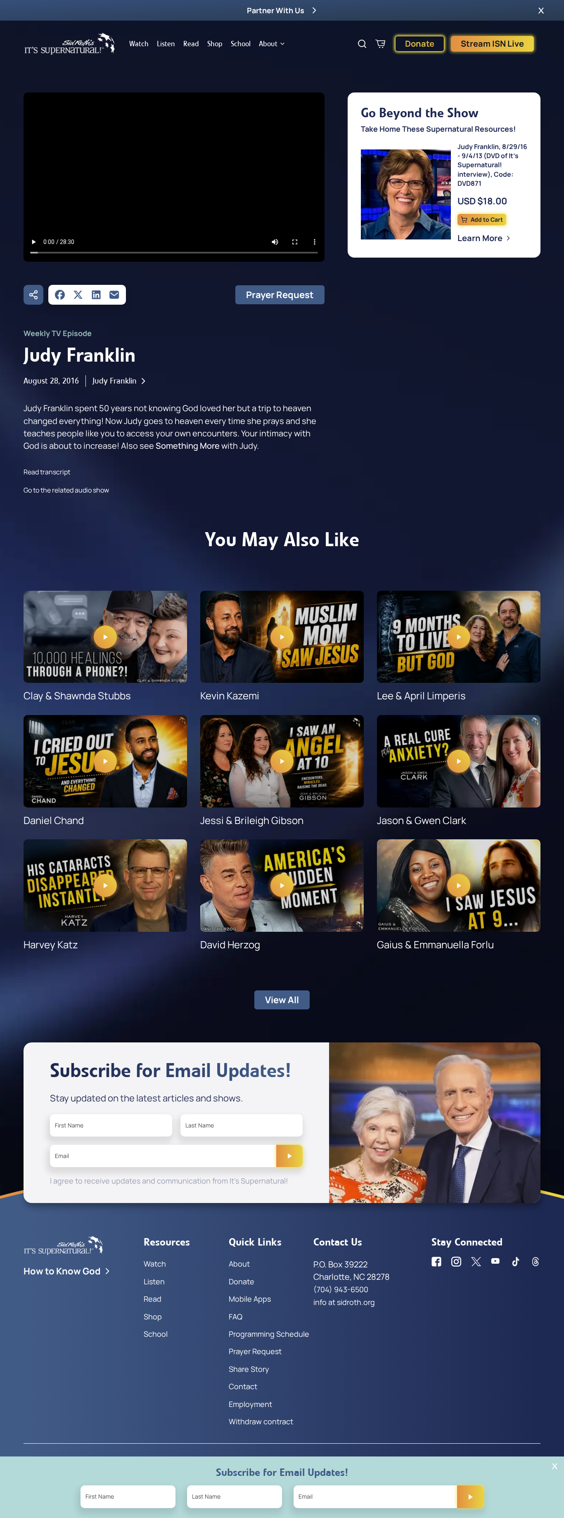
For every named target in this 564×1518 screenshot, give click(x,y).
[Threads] (535, 1262)
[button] (541, 10)
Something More (188, 445)
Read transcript (47, 471)
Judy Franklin (114, 381)
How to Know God (62, 1271)
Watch (139, 43)
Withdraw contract (261, 1421)
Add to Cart (487, 219)
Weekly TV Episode (58, 333)
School (241, 43)
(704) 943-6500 (340, 1289)
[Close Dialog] (554, 1466)
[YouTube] (496, 1262)
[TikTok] (516, 1262)
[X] (78, 295)
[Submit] (289, 1156)
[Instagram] (456, 1262)
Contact (243, 1386)
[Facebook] (60, 295)
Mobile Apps (250, 1299)
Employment (250, 1404)
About (268, 43)
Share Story (249, 1369)
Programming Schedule (269, 1334)
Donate (419, 43)
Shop (215, 43)
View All (282, 1000)
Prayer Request (280, 295)
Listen (166, 43)
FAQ (235, 1316)
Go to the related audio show (66, 490)
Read (191, 43)
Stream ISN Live (492, 43)
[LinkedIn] (96, 295)
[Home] (70, 43)
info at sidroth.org (344, 1302)
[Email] (114, 295)
